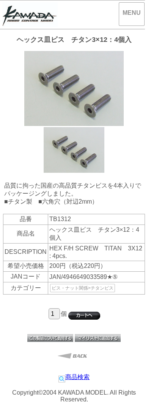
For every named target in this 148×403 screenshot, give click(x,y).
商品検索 (77, 377)
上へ (134, 391)
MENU (132, 13)
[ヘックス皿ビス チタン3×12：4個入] (74, 171)
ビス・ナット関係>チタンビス (82, 288)
